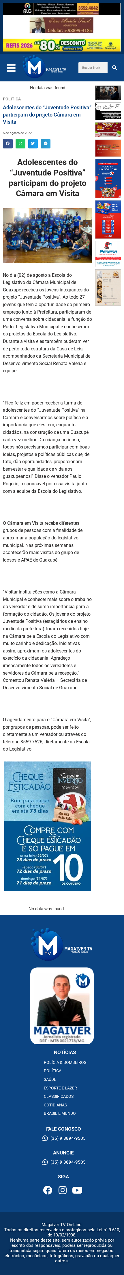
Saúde (50, 1079)
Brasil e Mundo (60, 1113)
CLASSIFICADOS (59, 1096)
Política (52, 1070)
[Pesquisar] (114, 67)
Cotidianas (55, 1105)
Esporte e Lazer (60, 1088)
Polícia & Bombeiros (65, 1062)
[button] (8, 144)
